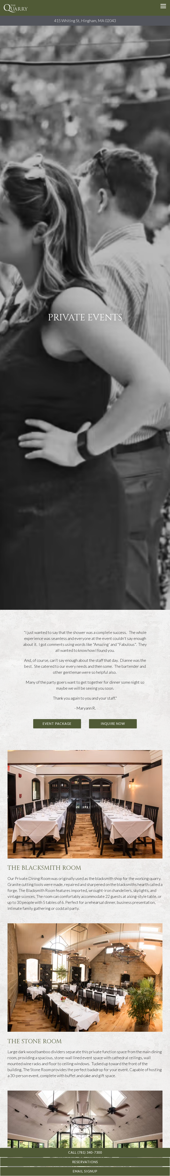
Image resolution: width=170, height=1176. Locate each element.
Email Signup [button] (85, 1171)
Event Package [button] (57, 727)
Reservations (85, 1162)
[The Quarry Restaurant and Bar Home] (16, 8)
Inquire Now (113, 727)
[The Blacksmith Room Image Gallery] (85, 808)
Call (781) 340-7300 (85, 1152)
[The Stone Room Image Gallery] (85, 981)
